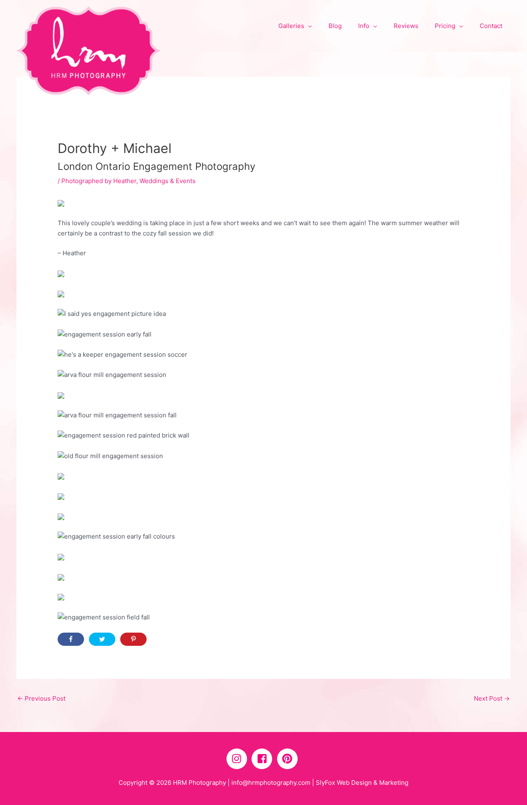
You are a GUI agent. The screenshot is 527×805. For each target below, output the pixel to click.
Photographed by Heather (98, 181)
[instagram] (238, 759)
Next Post (492, 698)
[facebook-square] (263, 759)
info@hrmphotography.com (270, 782)
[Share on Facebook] (71, 639)
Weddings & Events (168, 181)
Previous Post (41, 698)
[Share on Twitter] (102, 639)
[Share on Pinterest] (133, 639)
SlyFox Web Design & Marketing (362, 782)
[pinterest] (289, 759)
